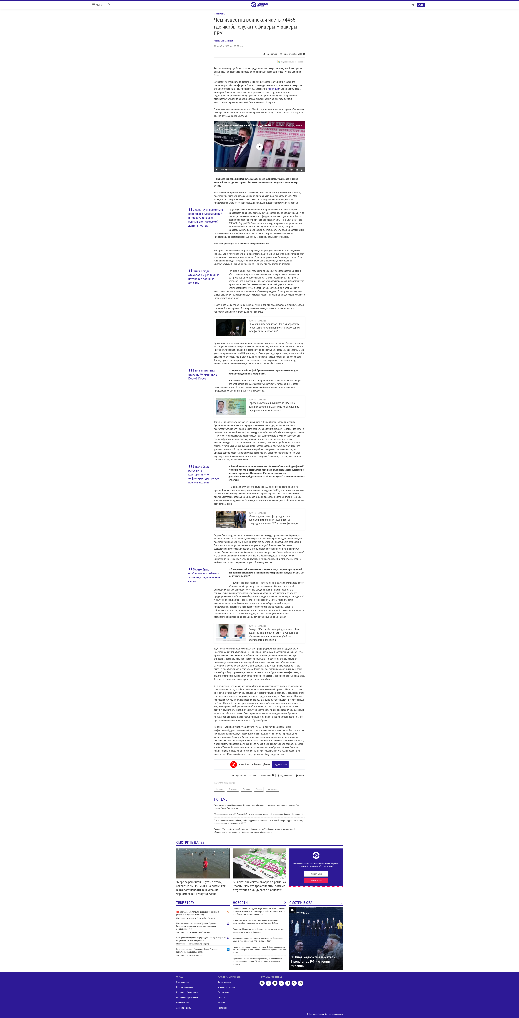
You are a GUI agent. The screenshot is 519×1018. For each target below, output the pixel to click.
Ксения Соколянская (223, 40)
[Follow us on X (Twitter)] (268, 983)
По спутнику (223, 992)
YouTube (221, 1002)
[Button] (270, 54)
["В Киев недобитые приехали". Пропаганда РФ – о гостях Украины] (316, 938)
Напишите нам (182, 1002)
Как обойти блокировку (187, 992)
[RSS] (294, 983)
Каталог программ (184, 987)
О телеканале (182, 982)
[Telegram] (413, 5)
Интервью (219, 13)
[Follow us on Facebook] (262, 983)
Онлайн (221, 997)
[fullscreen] (302, 169)
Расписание (223, 1008)
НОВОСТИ (240, 903)
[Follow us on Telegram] (287, 983)
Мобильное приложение (187, 997)
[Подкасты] (300, 983)
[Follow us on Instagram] (281, 983)
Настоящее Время (227, 129)
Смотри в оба (300, 903)
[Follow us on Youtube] (274, 983)
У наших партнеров (226, 987)
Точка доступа (224, 982)
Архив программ (183, 1008)
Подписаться (280, 764)
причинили (273, 88)
